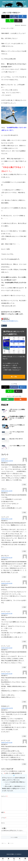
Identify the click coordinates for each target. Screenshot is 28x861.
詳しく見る (14, 376)
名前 (3, 812)
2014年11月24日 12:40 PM (7, 460)
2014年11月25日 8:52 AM (6, 673)
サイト (3, 823)
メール (3, 817)
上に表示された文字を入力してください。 (12, 830)
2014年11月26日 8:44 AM (6, 742)
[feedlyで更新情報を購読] (7, 399)
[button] (18, 20)
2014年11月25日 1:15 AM (6, 518)
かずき (3, 458)
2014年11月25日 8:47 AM (6, 613)
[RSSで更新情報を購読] (20, 399)
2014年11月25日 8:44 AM (6, 583)
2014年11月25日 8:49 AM (6, 647)
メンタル (4, 325)
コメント (4, 796)
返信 (25, 484)
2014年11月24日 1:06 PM (6, 490)
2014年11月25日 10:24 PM (7, 708)
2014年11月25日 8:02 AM (6, 557)
